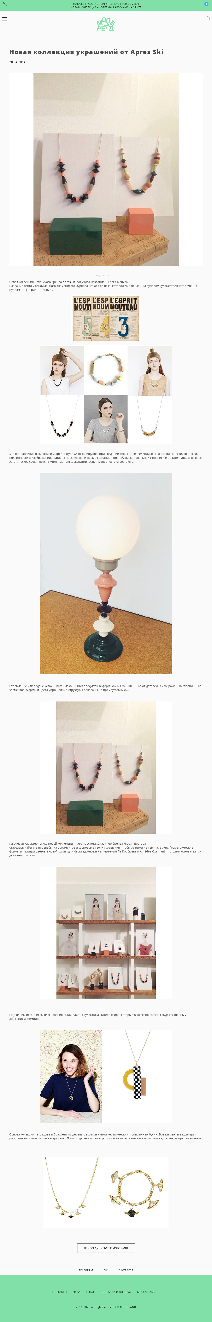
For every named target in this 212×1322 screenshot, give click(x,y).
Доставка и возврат (116, 1292)
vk (113, 275)
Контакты (59, 1292)
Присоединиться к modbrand (106, 1248)
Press (76, 1292)
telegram (86, 1270)
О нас (90, 1292)
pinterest (126, 1270)
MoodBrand (146, 1292)
